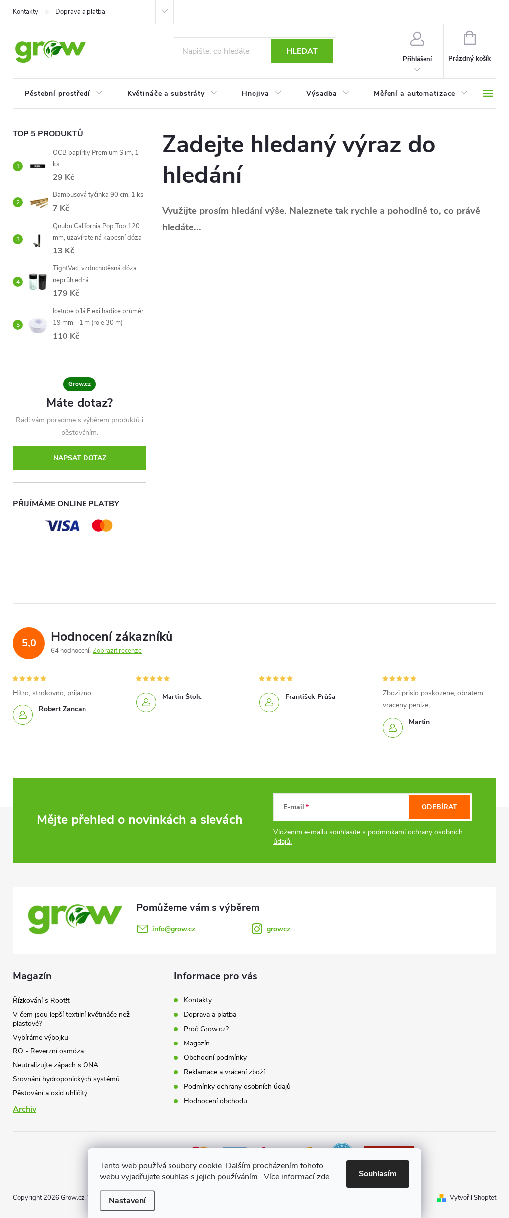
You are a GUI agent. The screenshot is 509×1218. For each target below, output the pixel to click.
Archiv (24, 1109)
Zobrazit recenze (117, 650)
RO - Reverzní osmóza (48, 1051)
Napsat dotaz (79, 458)
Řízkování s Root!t (41, 1000)
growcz (278, 929)
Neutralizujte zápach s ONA (55, 1065)
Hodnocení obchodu (215, 1101)
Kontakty (25, 11)
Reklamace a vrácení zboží (224, 1072)
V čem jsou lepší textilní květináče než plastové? (71, 1019)
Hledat (302, 51)
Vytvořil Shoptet (473, 1197)
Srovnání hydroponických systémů (66, 1079)
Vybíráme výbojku (40, 1037)
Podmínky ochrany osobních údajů (237, 1086)
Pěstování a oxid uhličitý (50, 1093)
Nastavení (127, 1200)
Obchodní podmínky (215, 1057)
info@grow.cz (173, 929)
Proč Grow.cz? (206, 1029)
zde (323, 1176)
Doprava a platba (80, 11)
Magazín (197, 1043)
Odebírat (439, 807)
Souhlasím (378, 1173)
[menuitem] (64, 94)
